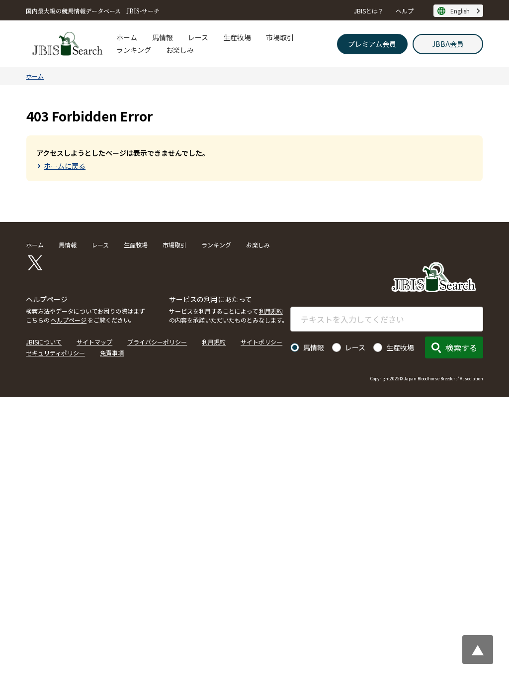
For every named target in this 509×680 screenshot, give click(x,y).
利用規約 (271, 311)
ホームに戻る (64, 166)
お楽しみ (180, 50)
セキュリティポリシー (55, 352)
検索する (461, 347)
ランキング (133, 50)
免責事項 (112, 352)
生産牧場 (237, 37)
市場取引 (280, 37)
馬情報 (162, 37)
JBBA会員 (448, 44)
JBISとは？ (369, 10)
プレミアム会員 (372, 44)
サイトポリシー (261, 342)
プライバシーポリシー (157, 342)
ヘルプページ (68, 320)
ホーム (126, 37)
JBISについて (44, 342)
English (460, 10)
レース (198, 37)
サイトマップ (94, 342)
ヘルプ (405, 10)
